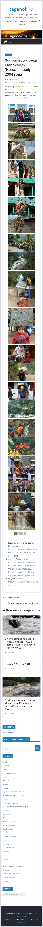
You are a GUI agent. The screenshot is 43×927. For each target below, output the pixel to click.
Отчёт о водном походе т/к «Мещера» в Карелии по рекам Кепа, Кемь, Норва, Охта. (20, 705)
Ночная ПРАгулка (9, 822)
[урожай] (21, 372)
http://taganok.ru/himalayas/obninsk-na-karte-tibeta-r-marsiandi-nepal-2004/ (22, 552)
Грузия (5, 784)
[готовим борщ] (21, 502)
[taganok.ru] (5, 41)
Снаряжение (7, 844)
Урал (4, 863)
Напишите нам (8, 732)
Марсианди (22, 82)
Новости (6, 818)
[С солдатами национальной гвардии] (21, 132)
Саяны (5, 833)
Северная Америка (10, 836)
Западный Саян (12, 597)
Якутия (5, 881)
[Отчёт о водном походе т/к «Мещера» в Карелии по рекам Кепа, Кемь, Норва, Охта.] (22, 678)
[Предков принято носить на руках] (21, 206)
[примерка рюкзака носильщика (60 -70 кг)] (21, 391)
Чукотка (6, 870)
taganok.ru (21, 9)
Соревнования (8, 848)
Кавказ (5, 799)
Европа (5, 788)
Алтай (5, 762)
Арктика (6, 766)
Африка (5, 769)
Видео (5, 777)
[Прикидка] (21, 280)
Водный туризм (12, 82)
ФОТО (35, 82)
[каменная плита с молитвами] (21, 317)
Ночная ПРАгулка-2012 (17, 664)
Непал (30, 82)
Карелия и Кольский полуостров (15, 807)
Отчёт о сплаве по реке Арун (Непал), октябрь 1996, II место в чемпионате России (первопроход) (21, 643)
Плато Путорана (9, 825)
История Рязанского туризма (14, 795)
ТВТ (4, 855)
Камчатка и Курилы (10, 803)
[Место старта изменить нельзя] (21, 113)
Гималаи (8, 55)
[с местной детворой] (21, 483)
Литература (7, 814)
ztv (7, 79)
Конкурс (6, 810)
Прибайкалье (8, 829)
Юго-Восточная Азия (11, 874)
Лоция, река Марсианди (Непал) (23, 603)
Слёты (5, 840)
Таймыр (6, 851)
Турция (5, 859)
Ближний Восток (9, 773)
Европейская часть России (13, 792)
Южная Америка (9, 877)
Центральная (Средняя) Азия (14, 866)
